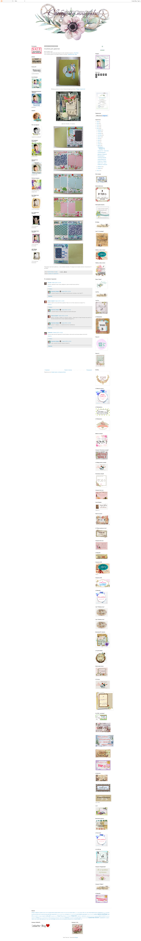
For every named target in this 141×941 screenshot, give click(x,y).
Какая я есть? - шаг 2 (102, 162)
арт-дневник (80, 912)
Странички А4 (55, 273)
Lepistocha (50, 332)
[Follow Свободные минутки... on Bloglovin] (101, 116)
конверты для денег (83, 914)
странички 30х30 (93, 917)
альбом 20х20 (45, 912)
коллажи (77, 914)
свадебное (67, 917)
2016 (98, 123)
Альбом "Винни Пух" (102, 159)
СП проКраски (72, 917)
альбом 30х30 (57, 912)
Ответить (50, 286)
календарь (67, 914)
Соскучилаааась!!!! (101, 152)
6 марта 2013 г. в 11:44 (56, 282)
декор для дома (45, 914)
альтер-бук (67, 912)
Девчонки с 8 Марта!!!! (102, 154)
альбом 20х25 (51, 912)
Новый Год (59, 916)
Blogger (76, 937)
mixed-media (77, 919)
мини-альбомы (102, 914)
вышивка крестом (38, 914)
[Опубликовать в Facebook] (65, 272)
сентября (100, 135)
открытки (74, 916)
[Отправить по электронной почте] (60, 272)
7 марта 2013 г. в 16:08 (66, 323)
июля (99, 138)
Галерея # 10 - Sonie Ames (103, 150)
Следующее (47, 370)
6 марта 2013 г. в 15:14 (66, 291)
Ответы (50, 288)
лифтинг (95, 914)
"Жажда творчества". (80, 89)
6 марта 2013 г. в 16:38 (59, 300)
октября (99, 133)
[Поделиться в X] (63, 272)
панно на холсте (102, 916)
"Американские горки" (72, 54)
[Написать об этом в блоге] (62, 272)
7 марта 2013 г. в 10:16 (66, 309)
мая (99, 142)
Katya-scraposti (51, 300)
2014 (98, 126)
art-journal (69, 919)
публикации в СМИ (47, 917)
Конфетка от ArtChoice (102, 164)
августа (99, 136)
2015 (98, 125)
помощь (37, 917)
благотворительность (93, 912)
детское (49, 914)
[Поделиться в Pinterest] (66, 272)
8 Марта (33, 912)
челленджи (53, 919)
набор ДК (48, 916)
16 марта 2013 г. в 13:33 (58, 332)
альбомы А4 (50, 273)
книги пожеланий (72, 914)
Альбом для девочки (102, 157)
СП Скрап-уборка (78, 917)
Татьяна (49, 282)
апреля (99, 143)
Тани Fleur (76, 52)
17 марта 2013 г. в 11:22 (66, 341)
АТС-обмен (87, 912)
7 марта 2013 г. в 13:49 (63, 315)
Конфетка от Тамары (102, 161)
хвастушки (42, 919)
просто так (41, 917)
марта (99, 145)
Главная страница (68, 370)
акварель (37, 912)
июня (99, 140)
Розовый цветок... (101, 156)
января (99, 168)
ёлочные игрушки (60, 914)
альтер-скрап (72, 912)
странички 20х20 (85, 917)
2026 (98, 121)
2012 (98, 170)
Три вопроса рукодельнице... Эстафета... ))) (101, 148)
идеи (64, 914)
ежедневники (53, 914)
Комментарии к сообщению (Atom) (58, 372)
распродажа (52, 917)
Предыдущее (89, 370)
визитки (104, 912)
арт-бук (76, 912)
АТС (83, 912)
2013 (98, 128)
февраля (100, 166)
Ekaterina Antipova (55, 291)
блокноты (100, 912)
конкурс (88, 914)
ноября (99, 131)
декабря (99, 130)
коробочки (92, 914)
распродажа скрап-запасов (60, 917)
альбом (40, 912)
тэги (106, 917)
